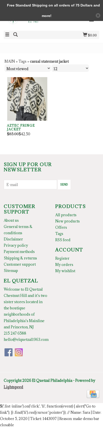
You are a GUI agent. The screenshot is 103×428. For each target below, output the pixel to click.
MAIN (9, 61)
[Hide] (98, 15)
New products (67, 221)
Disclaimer (13, 239)
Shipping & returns (20, 258)
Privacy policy (16, 245)
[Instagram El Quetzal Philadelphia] (19, 352)
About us (11, 220)
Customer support (20, 264)
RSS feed (62, 239)
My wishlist (65, 270)
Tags (22, 61)
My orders (64, 264)
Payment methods (19, 251)
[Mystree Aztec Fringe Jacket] (27, 99)
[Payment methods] (93, 393)
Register (62, 258)
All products (65, 215)
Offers (61, 227)
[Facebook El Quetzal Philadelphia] (8, 352)
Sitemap (11, 270)
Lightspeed (13, 387)
